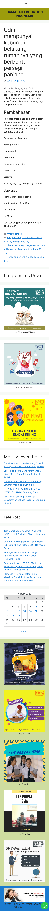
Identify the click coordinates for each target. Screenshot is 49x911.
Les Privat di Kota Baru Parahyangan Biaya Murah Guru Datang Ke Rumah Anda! (22, 474)
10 (7, 611)
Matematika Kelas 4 (32, 237)
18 (13, 615)
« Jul (23, 631)
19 (18, 615)
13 (24, 611)
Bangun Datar (14, 237)
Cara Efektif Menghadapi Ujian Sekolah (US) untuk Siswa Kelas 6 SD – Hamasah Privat (24, 544)
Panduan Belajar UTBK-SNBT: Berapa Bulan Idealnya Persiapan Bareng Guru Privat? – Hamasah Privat (23, 566)
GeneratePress (29, 907)
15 (36, 611)
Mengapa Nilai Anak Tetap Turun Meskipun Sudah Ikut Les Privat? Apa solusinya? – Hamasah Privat (22, 577)
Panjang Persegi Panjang (16, 241)
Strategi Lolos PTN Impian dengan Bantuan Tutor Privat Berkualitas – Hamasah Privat (21, 555)
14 (30, 611)
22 (36, 615)
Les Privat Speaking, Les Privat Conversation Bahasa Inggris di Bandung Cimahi (24, 499)
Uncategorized (14, 233)
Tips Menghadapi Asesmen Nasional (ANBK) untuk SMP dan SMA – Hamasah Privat (24, 534)
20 (24, 615)
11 (13, 611)
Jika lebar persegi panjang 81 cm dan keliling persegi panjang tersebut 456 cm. (24, 249)
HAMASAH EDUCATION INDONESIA (24, 14)
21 (30, 615)
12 (18, 611)
